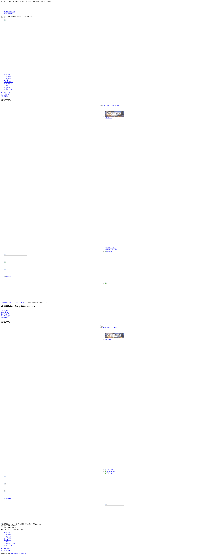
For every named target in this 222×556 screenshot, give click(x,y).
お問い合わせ (8, 13)
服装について (8, 83)
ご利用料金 (7, 78)
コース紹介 (7, 76)
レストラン (7, 80)
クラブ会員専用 (5, 94)
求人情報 (7, 87)
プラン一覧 (7, 536)
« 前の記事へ (5, 310)
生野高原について (9, 12)
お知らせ (7, 74)
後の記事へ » (5, 312)
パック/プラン (8, 82)
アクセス (7, 85)
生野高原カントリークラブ (19, 553)
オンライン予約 (5, 92)
